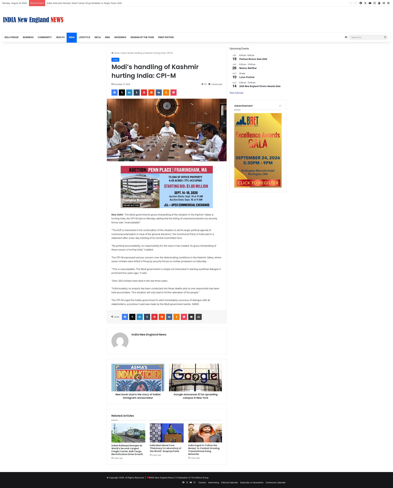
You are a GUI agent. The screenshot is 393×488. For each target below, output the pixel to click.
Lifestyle (84, 37)
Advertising (213, 482)
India (72, 37)
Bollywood (12, 37)
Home (116, 53)
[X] (122, 92)
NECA (98, 37)
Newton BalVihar (248, 68)
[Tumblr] (137, 92)
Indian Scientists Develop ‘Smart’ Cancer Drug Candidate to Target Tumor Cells (84, 3)
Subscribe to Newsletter (252, 482)
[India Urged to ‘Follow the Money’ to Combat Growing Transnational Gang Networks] (205, 432)
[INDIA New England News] (33, 19)
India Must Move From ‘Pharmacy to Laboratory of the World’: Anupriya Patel (165, 448)
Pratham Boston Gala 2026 (253, 58)
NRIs (107, 37)
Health (60, 37)
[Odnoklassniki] (166, 92)
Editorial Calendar (229, 482)
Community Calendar (276, 482)
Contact (202, 482)
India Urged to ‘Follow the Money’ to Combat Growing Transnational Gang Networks (204, 450)
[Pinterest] (144, 92)
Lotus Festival (246, 77)
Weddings (120, 37)
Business (28, 37)
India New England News (149, 334)
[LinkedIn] (129, 92)
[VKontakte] (159, 92)
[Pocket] (173, 92)
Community (45, 37)
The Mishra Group (199, 477)
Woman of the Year (142, 37)
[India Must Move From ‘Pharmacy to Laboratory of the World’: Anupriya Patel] (167, 432)
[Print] (199, 317)
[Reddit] (151, 92)
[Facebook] (114, 92)
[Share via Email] (191, 317)
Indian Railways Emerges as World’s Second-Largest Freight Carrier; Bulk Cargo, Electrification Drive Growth (127, 450)
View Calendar (237, 92)
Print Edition (166, 37)
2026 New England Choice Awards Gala (259, 86)
